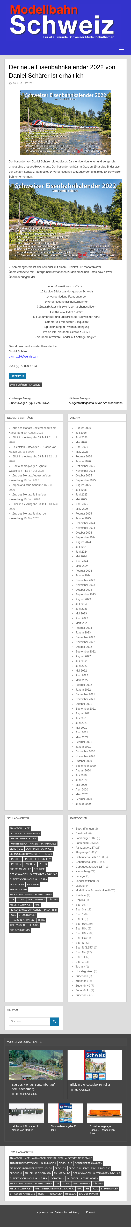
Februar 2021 (84, 742)
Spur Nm (81, 952)
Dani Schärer (18, 385)
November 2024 (85, 527)
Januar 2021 (83, 746)
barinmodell (48, 843)
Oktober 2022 (84, 646)
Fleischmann (18, 869)
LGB (12, 899)
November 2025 (85, 470)
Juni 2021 (82, 722)
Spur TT (80, 957)
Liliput (21, 899)
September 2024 (86, 537)
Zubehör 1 (82, 980)
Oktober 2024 (84, 532)
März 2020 (82, 794)
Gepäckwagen (18, 874)
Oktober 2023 (84, 589)
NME (37, 904)
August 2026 (83, 428)
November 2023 (85, 585)
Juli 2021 (81, 718)
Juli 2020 (81, 775)
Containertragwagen (39, 849)
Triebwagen (17, 925)
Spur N (80, 942)
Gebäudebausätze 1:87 (90, 866)
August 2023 (83, 599)
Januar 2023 (83, 632)
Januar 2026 (83, 461)
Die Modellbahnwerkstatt (26, 854)
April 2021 (82, 732)
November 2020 (85, 756)
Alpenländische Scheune (27, 485)
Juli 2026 (81, 432)
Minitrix (40, 899)
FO (29, 869)
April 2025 (82, 504)
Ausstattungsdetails (23, 838)
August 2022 (83, 656)
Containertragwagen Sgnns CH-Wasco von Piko (102, 1130)
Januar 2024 (83, 575)
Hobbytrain (17, 884)
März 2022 (82, 680)
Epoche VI (30, 864)
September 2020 (86, 765)
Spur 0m (81, 909)
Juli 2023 (81, 604)
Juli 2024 (81, 546)
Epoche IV (44, 859)
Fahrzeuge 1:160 (86, 838)
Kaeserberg (83, 871)
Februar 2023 (84, 627)
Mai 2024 (81, 556)
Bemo (13, 849)
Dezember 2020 (85, 751)
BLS (21, 849)
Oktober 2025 (84, 475)
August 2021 (83, 713)
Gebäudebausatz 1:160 (90, 857)
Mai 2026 (81, 442)
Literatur (17, 376)
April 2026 (82, 447)
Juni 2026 (82, 437)
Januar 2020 (83, 803)
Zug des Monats (20, 930)
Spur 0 (80, 904)
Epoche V (15, 864)
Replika (80, 900)
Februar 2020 (84, 799)
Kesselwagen (18, 889)
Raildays (81, 895)
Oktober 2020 (84, 761)
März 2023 (82, 623)
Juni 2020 (82, 780)
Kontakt (90, 1212)
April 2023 (82, 618)
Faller (43, 864)
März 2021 (82, 737)
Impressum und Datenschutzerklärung (58, 1212)
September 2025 (86, 480)
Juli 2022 (81, 661)
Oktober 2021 (84, 703)
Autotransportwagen (24, 843)
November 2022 (85, 642)
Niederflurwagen (21, 904)
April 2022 (82, 675)
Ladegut (80, 876)
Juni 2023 (82, 608)
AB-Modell (16, 828)
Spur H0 (81, 923)
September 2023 (86, 594)
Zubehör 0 (82, 976)
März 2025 (82, 508)
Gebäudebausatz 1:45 (89, 861)
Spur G (80, 919)
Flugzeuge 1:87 (85, 852)
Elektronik (82, 833)
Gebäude (39, 869)
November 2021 (85, 699)
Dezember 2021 (85, 694)
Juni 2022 (82, 665)
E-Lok (48, 854)
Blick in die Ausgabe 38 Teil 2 (30, 504)
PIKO (47, 910)
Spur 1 (80, 914)
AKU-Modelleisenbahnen (25, 833)
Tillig (41, 920)
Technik (80, 966)
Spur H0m (82, 933)
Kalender (35, 385)
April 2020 (82, 789)
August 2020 (83, 770)
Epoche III (30, 859)
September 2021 (86, 708)
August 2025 (83, 485)
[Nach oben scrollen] (123, 1219)
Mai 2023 (81, 613)
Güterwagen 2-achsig (43, 874)
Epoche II (15, 859)
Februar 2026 (84, 456)
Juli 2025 (81, 489)
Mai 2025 (81, 499)
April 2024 (82, 561)
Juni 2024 (82, 551)
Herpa (43, 879)
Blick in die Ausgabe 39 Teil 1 (30, 456)
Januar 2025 (83, 518)
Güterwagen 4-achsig (23, 879)
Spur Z (80, 961)
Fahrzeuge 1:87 (85, 847)
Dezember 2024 (85, 523)
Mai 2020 (81, 784)
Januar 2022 (83, 689)
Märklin (52, 899)
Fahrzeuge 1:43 (85, 842)
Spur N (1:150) (84, 947)
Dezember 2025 (85, 466)
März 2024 (82, 565)
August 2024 (83, 542)
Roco (13, 915)
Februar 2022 (84, 684)
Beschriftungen (85, 828)
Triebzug (33, 925)
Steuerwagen (27, 915)
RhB (54, 910)
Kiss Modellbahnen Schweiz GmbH (31, 894)
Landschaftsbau (85, 881)
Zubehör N (82, 995)
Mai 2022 (81, 670)
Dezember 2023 (85, 580)
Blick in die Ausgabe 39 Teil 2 (30, 437)
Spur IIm (81, 938)
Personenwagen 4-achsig (26, 910)
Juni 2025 (82, 494)
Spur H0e (81, 928)
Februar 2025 (84, 513)
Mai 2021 (81, 727)
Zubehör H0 (83, 985)
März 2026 (82, 451)
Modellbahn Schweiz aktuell (93, 890)
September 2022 (86, 651)
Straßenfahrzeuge (22, 920)
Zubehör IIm (83, 990)
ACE (27, 828)
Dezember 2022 (85, 637)
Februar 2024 (84, 570)
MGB (30, 899)
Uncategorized (84, 971)
